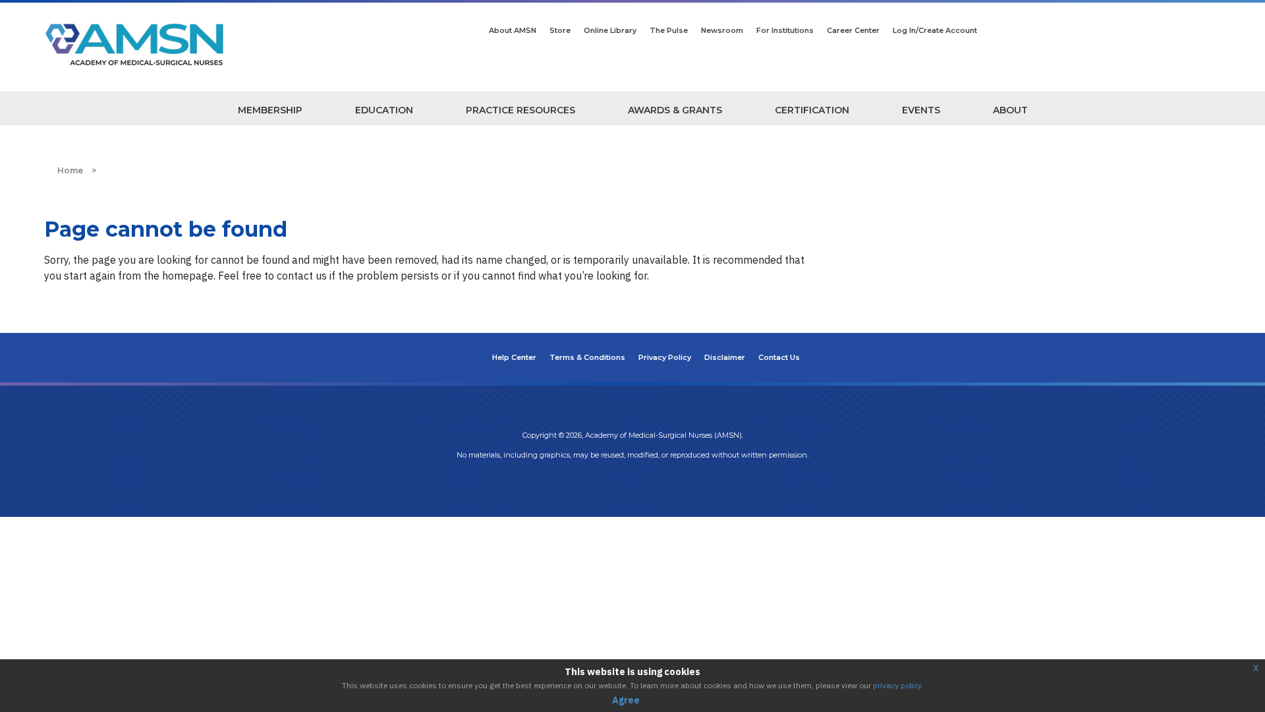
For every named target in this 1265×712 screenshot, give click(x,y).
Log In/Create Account (935, 30)
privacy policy (897, 685)
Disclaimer (724, 357)
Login (632, 482)
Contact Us (779, 357)
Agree (626, 700)
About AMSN (512, 30)
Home (70, 170)
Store (560, 30)
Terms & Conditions (587, 357)
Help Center (514, 357)
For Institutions (785, 30)
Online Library (610, 30)
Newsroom (722, 30)
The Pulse (669, 30)
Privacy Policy (664, 357)
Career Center (853, 30)
